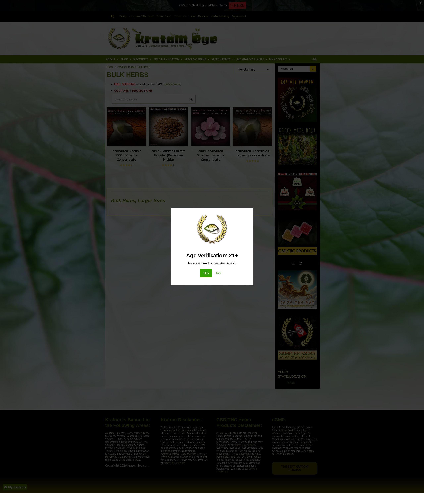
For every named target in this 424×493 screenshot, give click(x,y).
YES (206, 273)
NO (218, 273)
